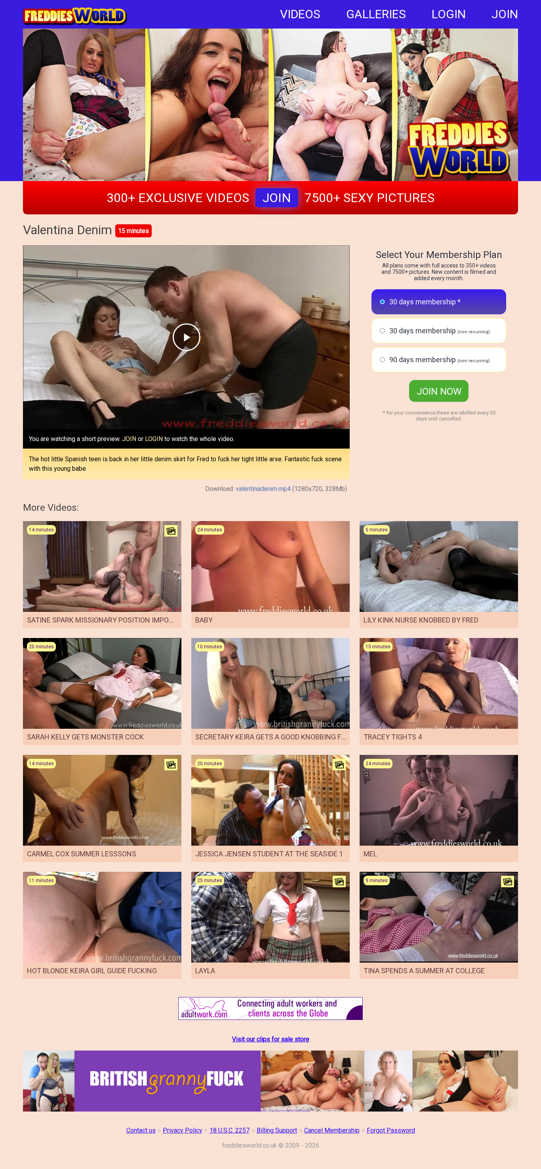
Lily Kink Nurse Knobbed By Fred (421, 620)
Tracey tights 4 (393, 737)
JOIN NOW (439, 391)
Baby (204, 620)
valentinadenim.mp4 (263, 489)
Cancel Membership (332, 1130)
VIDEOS (300, 14)
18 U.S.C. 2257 (230, 1130)
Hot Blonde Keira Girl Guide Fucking (92, 971)
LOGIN (449, 14)
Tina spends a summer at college (424, 971)
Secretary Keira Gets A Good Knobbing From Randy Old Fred (303, 737)
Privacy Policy (182, 1130)
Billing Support (277, 1130)
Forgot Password (391, 1130)
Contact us (141, 1130)
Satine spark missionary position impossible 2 (112, 620)
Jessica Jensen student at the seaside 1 (269, 854)
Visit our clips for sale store (270, 1039)
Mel (370, 854)
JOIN (504, 14)
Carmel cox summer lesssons (81, 854)
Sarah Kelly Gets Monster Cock (85, 737)
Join (277, 197)
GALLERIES (376, 14)
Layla (205, 971)
